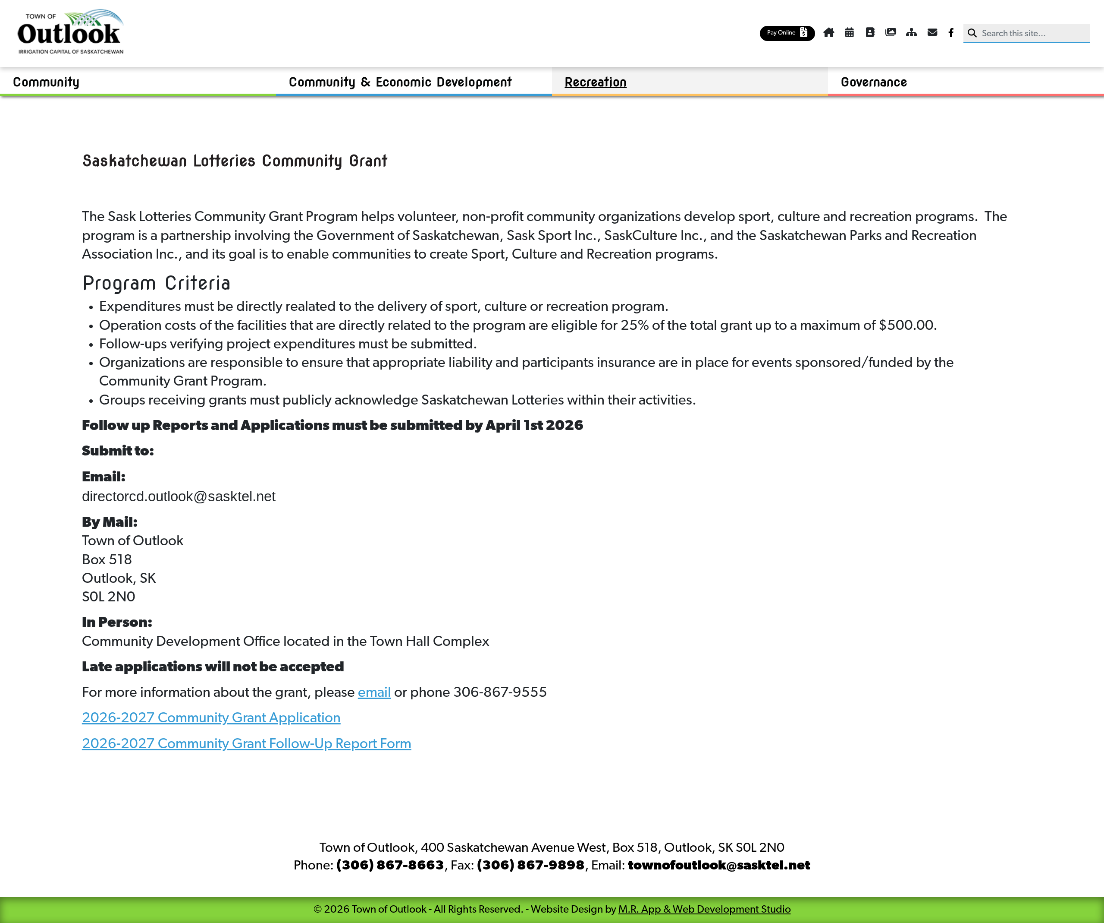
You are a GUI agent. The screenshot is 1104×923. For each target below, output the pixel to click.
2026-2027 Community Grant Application (211, 718)
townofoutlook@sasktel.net (719, 866)
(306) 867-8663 (390, 866)
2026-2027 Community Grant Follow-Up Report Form (246, 744)
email (374, 693)
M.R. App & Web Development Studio (704, 909)
